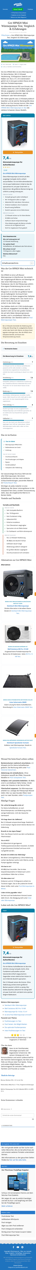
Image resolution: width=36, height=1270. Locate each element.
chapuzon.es (12, 1267)
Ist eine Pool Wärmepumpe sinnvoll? (18, 1015)
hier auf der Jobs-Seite (17, 1160)
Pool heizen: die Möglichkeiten (16, 1024)
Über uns (23, 1251)
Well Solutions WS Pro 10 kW (18, 649)
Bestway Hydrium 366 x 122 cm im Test (12, 1080)
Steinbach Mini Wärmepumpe (18, 606)
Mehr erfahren (7, 1206)
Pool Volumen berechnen (15, 768)
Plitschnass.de (14, 1251)
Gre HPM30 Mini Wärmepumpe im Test (16, 106)
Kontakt (28, 1251)
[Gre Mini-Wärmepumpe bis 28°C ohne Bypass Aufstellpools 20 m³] (18, 134)
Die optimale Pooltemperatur (15, 1027)
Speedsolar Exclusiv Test (18, 748)
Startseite (5, 9)
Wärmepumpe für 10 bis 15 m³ (16, 1012)
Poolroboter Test (8, 1216)
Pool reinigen (6, 1222)
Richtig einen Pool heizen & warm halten (16, 1232)
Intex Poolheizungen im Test (15, 1030)
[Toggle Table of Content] (31, 263)
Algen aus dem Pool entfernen (13, 1226)
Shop (6, 1253)
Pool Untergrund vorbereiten (12, 1229)
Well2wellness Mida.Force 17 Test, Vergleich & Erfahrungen (17, 1084)
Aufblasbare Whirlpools (10, 1219)
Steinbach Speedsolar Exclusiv (18, 743)
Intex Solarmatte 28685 (17, 702)
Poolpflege (30, 9)
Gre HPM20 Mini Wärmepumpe (14, 173)
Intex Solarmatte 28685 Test (22, 707)
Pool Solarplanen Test (18, 777)
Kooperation (26, 1253)
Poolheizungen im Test (13, 1021)
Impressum (13, 1255)
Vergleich (12, 1253)
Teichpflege (18, 1253)
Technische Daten (10, 349)
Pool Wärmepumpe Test (10, 1235)
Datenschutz (22, 1255)
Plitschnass (5, 35)
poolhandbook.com (22, 1267)
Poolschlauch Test (10, 483)
